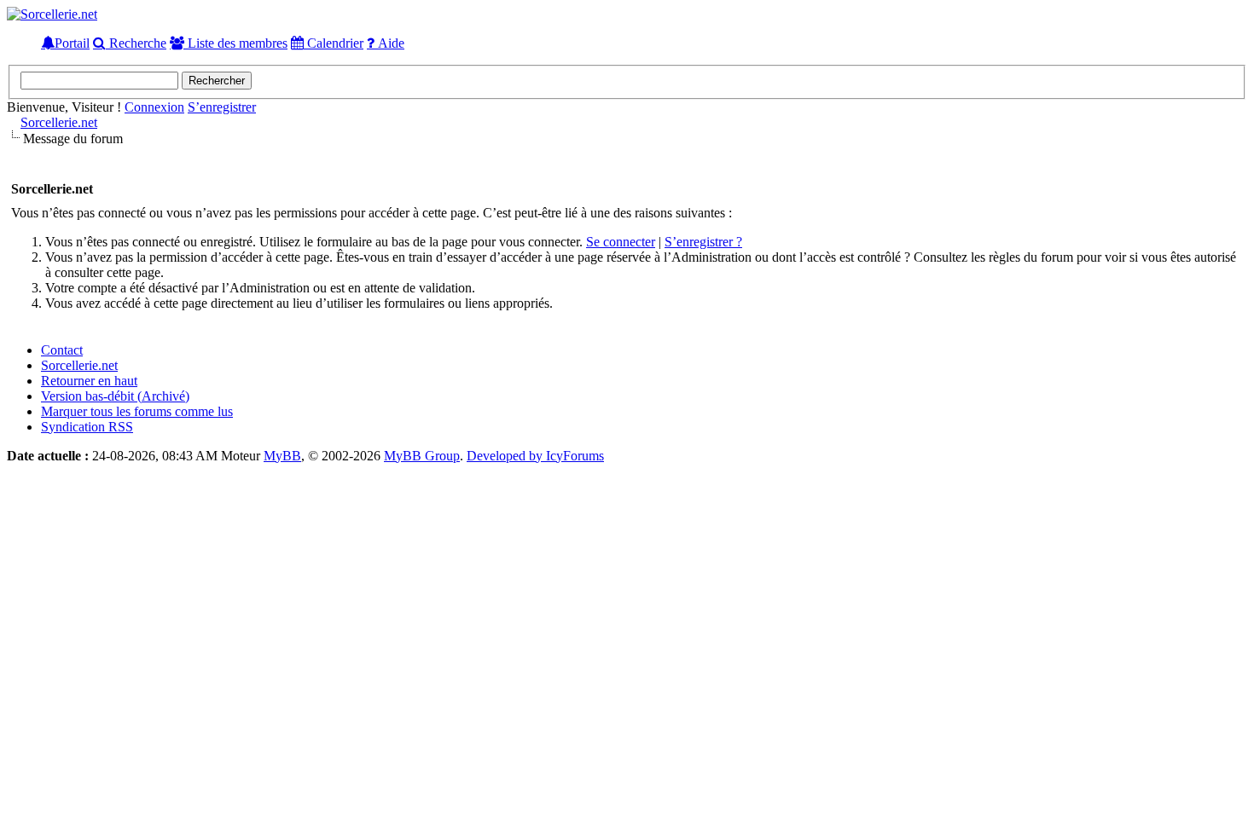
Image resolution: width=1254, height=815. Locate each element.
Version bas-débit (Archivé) (115, 396)
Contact (62, 350)
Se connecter (620, 241)
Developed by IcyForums (535, 455)
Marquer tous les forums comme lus (137, 411)
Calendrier (333, 42)
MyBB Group (422, 455)
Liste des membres (235, 42)
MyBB (282, 455)
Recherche (136, 42)
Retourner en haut (89, 380)
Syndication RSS (87, 426)
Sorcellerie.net (58, 122)
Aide (389, 42)
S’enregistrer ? (703, 241)
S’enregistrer (222, 107)
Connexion (154, 107)
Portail (72, 42)
